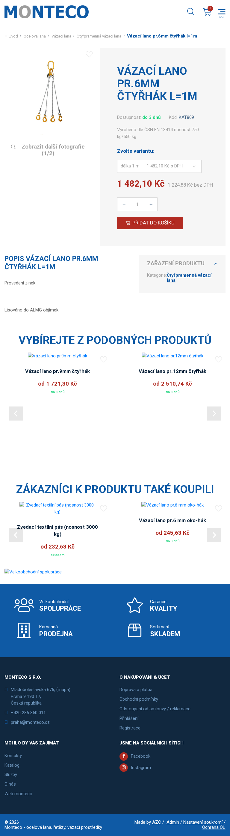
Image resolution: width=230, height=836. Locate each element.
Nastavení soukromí (203, 822)
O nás (10, 784)
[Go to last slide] (16, 414)
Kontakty (13, 755)
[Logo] (46, 11)
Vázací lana (61, 36)
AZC (156, 822)
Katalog (11, 765)
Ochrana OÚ (214, 827)
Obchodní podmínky (138, 699)
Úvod (13, 36)
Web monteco (18, 793)
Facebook (140, 756)
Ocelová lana (35, 36)
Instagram (141, 767)
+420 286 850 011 (28, 712)
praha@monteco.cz (30, 722)
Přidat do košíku (153, 223)
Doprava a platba (135, 689)
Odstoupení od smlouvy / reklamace (154, 708)
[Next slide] (214, 414)
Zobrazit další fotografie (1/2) (52, 150)
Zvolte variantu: (135, 151)
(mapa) (63, 689)
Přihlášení (128, 718)
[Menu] (222, 12)
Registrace (129, 728)
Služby (10, 774)
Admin (173, 822)
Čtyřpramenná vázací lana (99, 36)
